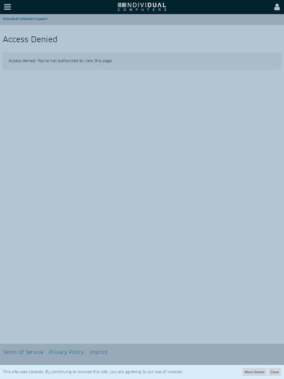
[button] (7, 7)
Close (274, 372)
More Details (255, 372)
